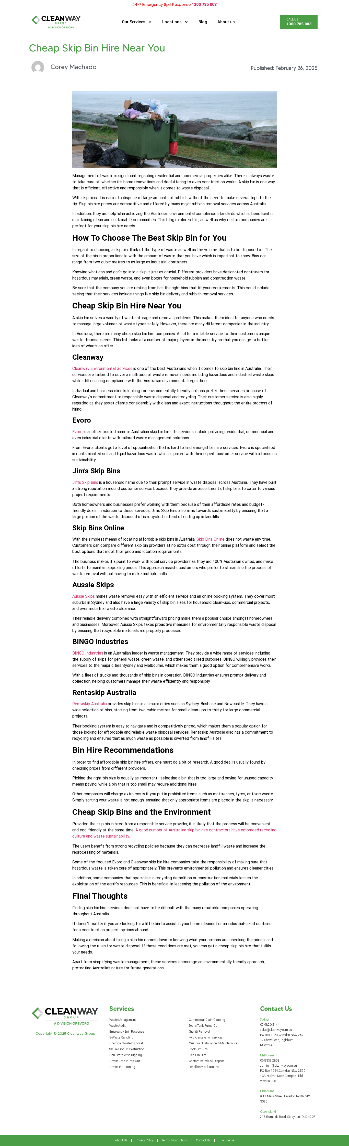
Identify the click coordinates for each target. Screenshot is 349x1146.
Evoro (77, 431)
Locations (172, 21)
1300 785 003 (204, 4)
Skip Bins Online (210, 539)
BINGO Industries (87, 653)
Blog (203, 21)
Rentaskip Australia (89, 703)
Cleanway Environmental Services (102, 368)
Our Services (133, 21)
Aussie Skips (83, 596)
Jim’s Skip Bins (85, 482)
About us (226, 21)
